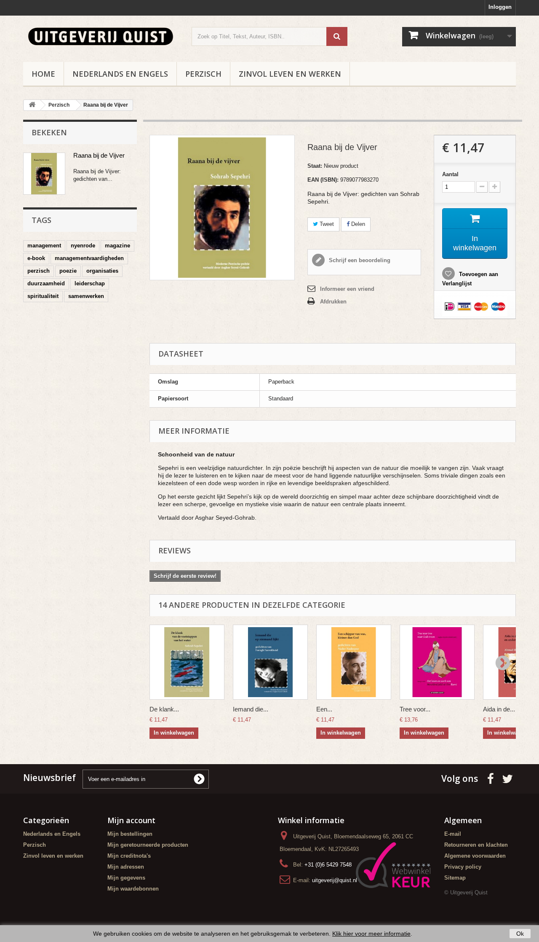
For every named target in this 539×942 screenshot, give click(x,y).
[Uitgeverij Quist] (101, 36)
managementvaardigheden (89, 258)
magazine (117, 245)
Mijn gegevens (126, 878)
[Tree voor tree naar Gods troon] (437, 662)
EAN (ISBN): (323, 180)
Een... (324, 709)
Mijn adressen (125, 867)
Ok (520, 933)
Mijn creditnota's (129, 856)
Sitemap (455, 878)
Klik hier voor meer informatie (371, 933)
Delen (357, 224)
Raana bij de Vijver (99, 155)
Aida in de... (499, 709)
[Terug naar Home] (32, 105)
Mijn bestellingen (129, 834)
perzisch (38, 271)
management (44, 245)
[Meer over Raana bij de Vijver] (44, 174)
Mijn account (131, 820)
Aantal (450, 174)
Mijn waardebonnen (133, 889)
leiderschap (90, 283)
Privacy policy (462, 867)
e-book (36, 258)
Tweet (326, 224)
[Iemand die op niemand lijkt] (270, 662)
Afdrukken (333, 301)
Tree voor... (415, 709)
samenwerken (86, 296)
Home (43, 74)
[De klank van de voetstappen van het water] (186, 662)
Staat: (314, 166)
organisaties (102, 271)
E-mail (452, 834)
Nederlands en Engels (120, 74)
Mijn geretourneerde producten (147, 845)
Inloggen (500, 7)
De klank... (164, 709)
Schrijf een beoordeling (358, 260)
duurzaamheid (46, 283)
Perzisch (203, 74)
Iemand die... (250, 709)
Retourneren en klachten (476, 845)
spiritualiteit (43, 296)
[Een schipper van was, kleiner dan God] (353, 662)
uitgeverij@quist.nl (334, 880)
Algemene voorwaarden (475, 856)
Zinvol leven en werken (290, 74)
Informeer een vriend (347, 289)
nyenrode (83, 245)
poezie (68, 271)
